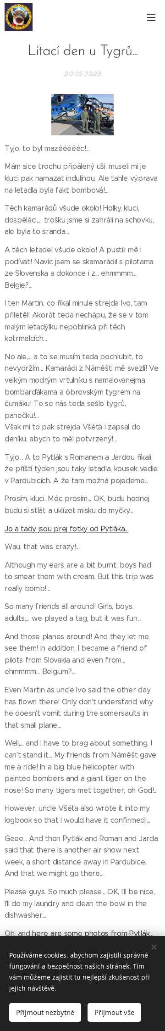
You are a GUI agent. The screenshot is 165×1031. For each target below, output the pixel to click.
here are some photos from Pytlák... (92, 933)
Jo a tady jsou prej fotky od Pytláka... (67, 528)
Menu (151, 17)
